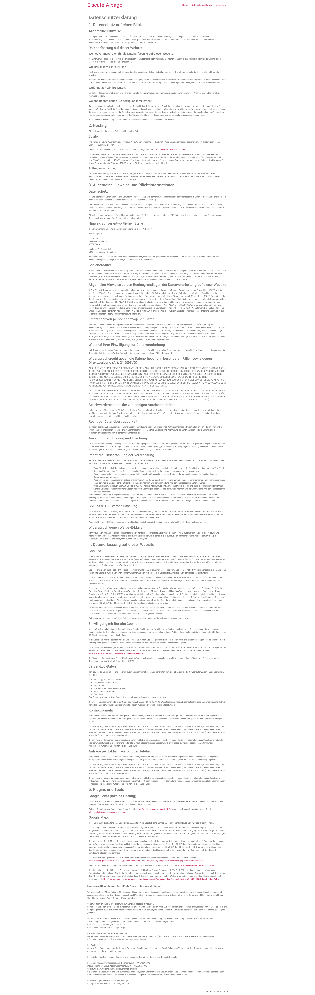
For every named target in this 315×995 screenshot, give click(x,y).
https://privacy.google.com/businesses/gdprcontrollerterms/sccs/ (174, 861)
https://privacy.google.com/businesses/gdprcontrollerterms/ (115, 861)
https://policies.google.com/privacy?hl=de (107, 812)
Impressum (221, 5)
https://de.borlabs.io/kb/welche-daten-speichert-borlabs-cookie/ (116, 653)
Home (185, 5)
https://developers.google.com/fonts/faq (155, 809)
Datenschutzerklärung (202, 5)
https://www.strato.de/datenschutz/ (170, 149)
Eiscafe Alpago (104, 5)
